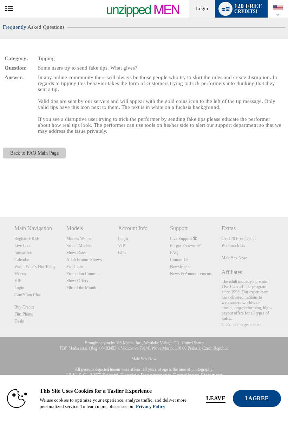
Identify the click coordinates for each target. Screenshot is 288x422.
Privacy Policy (150, 406)
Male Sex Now (234, 257)
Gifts (122, 252)
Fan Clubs (75, 266)
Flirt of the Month (81, 287)
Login (202, 8)
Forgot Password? (185, 245)
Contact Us (179, 259)
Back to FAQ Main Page (34, 153)
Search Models (78, 245)
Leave (215, 398)
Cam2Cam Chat (27, 294)
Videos (20, 273)
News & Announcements (191, 273)
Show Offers (77, 280)
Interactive (23, 252)
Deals (19, 321)
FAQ (174, 252)
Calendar (21, 259)
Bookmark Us (233, 245)
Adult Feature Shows (84, 259)
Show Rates (76, 252)
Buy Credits (24, 307)
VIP (17, 280)
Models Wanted (79, 238)
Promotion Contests (82, 273)
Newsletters (180, 266)
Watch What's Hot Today (34, 266)
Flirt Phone (23, 314)
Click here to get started (241, 324)
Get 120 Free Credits (239, 238)
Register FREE (26, 238)
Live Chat (22, 245)
